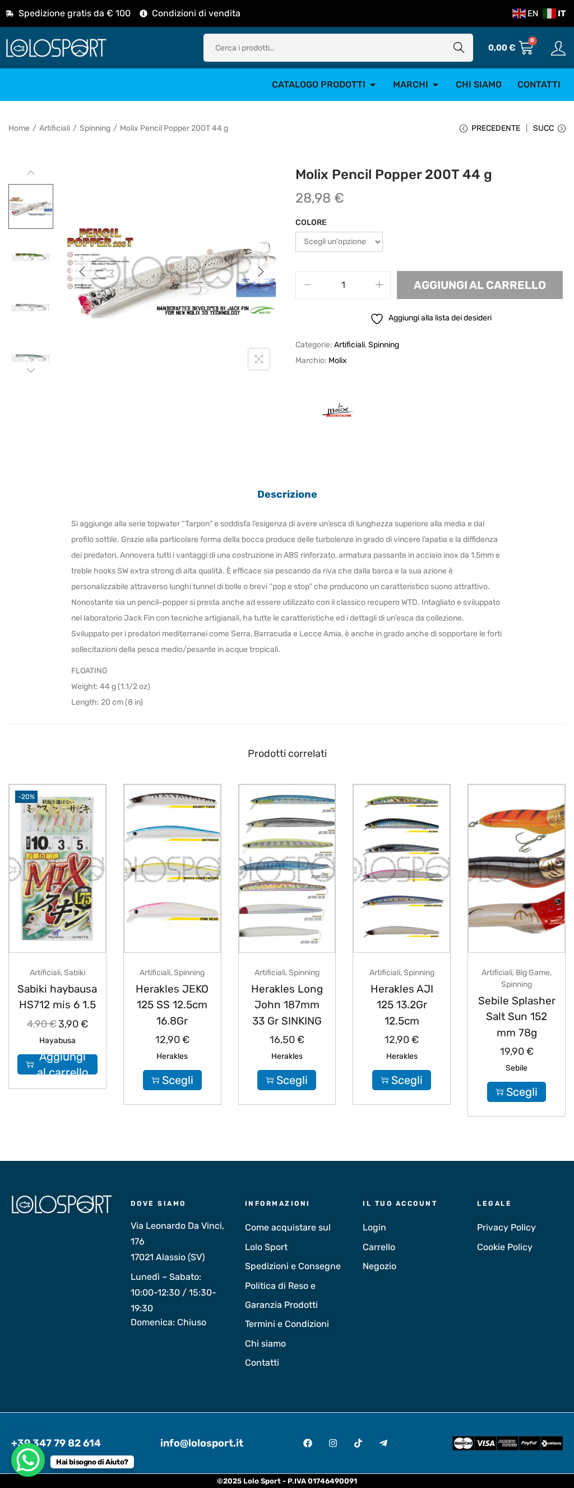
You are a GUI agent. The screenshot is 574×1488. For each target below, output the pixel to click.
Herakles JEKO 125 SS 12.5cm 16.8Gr (172, 1004)
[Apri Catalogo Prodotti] (372, 84)
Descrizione (287, 494)
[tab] (287, 494)
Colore (311, 222)
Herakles (172, 1056)
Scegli (177, 1080)
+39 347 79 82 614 (56, 1443)
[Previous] (82, 271)
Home (19, 128)
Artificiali (54, 128)
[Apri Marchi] (435, 84)
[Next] (260, 271)
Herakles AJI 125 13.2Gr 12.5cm (402, 1004)
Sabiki (74, 972)
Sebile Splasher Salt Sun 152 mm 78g (517, 1016)
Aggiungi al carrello (480, 285)
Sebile (516, 1068)
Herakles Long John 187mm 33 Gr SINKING (287, 1004)
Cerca (459, 47)
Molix (337, 360)
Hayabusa (57, 1040)
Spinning (95, 128)
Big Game (533, 972)
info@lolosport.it (201, 1443)
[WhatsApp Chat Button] (28, 1460)
